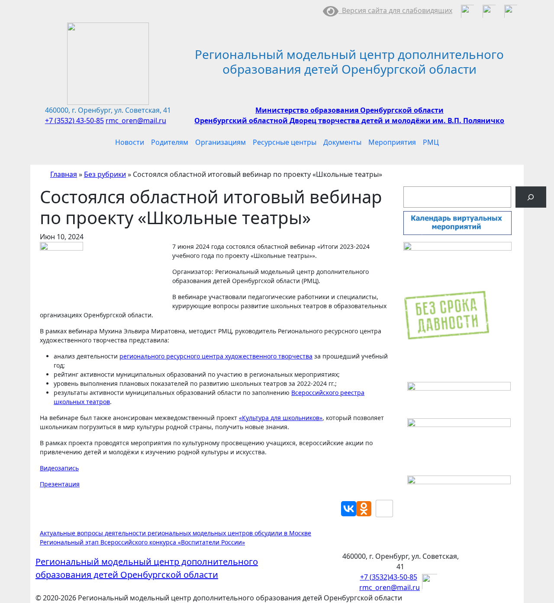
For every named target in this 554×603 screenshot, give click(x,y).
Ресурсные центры (284, 142)
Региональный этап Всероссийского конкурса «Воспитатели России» (142, 542)
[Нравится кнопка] (384, 508)
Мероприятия (392, 142)
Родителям (169, 142)
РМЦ (431, 142)
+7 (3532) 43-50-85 (74, 120)
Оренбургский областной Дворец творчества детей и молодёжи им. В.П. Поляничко (349, 120)
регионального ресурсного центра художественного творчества (215, 356)
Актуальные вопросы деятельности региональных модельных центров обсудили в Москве (175, 533)
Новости (129, 142)
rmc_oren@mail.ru (136, 120)
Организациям (220, 142)
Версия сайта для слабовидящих (395, 10)
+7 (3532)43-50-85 (388, 577)
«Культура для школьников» (280, 418)
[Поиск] (530, 197)
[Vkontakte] (348, 508)
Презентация (60, 484)
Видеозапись (59, 468)
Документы (342, 142)
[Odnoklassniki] (363, 508)
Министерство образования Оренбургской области (349, 110)
